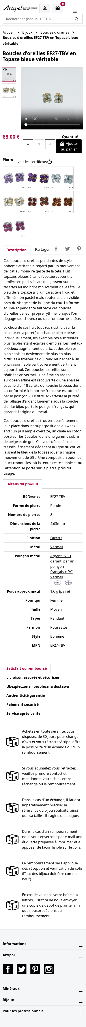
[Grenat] (38, 202)
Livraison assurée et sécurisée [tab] (32, 677)
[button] (43, 943)
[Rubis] (14, 226)
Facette (56, 537)
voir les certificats (35, 161)
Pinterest (79, 248)
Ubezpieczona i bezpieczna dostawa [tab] (37, 686)
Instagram (49, 969)
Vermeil (56, 546)
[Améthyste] (14, 178)
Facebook (8, 969)
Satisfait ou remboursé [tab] (26, 668)
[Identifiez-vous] (44, 8)
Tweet (67, 248)
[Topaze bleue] (62, 178)
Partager (56, 248)
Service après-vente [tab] (23, 713)
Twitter (21, 969)
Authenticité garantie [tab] (25, 695)
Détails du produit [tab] (22, 484)
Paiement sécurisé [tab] (22, 704)
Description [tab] (16, 249)
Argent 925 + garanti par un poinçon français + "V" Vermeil (62, 566)
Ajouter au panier (69, 146)
